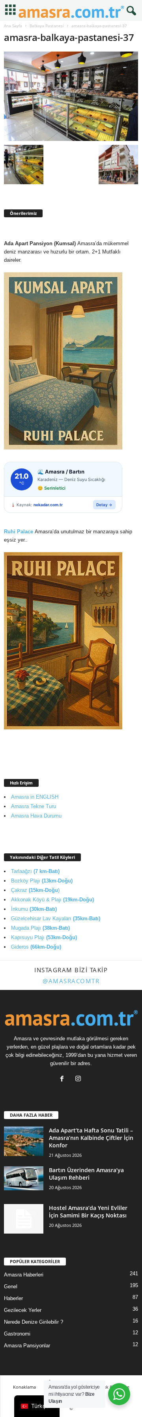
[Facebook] (64, 1079)
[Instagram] (79, 1079)
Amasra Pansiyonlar (27, 1346)
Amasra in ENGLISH (34, 797)
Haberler (13, 1298)
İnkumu (34, 909)
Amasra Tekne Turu (33, 806)
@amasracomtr (71, 981)
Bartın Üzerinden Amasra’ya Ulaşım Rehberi (86, 1173)
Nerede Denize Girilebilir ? (33, 1322)
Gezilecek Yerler (22, 1310)
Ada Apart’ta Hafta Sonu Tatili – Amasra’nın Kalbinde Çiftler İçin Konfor (91, 1138)
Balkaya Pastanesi (47, 25)
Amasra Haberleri (23, 1275)
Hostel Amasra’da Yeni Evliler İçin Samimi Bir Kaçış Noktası (88, 1211)
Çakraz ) (35, 890)
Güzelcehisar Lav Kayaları (55, 918)
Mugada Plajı (40, 928)
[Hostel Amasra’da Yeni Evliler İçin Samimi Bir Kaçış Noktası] (23, 1219)
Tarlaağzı (35, 871)
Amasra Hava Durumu (36, 816)
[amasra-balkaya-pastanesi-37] (71, 96)
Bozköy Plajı (42, 881)
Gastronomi (17, 1334)
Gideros (36, 947)
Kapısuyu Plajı (44, 937)
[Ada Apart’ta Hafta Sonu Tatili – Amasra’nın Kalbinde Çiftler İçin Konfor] (23, 1141)
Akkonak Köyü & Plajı (52, 900)
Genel (10, 1286)
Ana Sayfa (13, 25)
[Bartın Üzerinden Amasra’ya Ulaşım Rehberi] (23, 1178)
